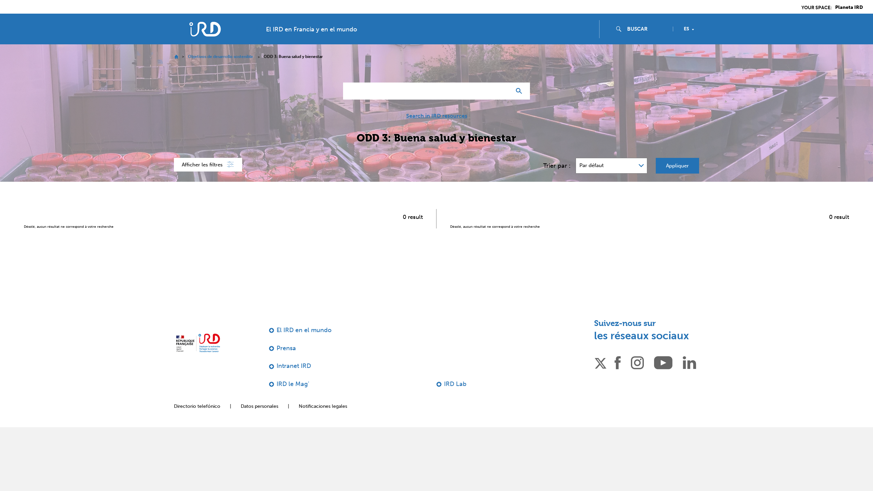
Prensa (286, 348)
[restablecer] (503, 91)
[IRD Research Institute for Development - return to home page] (198, 343)
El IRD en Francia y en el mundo (311, 29)
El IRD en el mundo (304, 330)
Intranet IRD (294, 366)
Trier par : (557, 166)
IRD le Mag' (293, 384)
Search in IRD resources (436, 116)
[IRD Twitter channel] (600, 362)
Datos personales (259, 406)
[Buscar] (520, 91)
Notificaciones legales (323, 406)
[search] (647, 29)
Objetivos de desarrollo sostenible (220, 56)
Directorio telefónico (197, 406)
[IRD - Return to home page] (205, 29)
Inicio (176, 57)
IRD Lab (455, 384)
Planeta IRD (849, 7)
